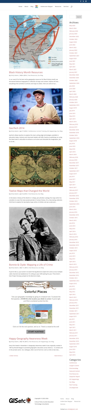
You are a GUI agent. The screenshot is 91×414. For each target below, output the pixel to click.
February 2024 (73, 31)
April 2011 (72, 327)
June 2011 (72, 322)
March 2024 (72, 28)
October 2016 (73, 201)
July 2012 (72, 286)
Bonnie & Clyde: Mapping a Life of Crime (31, 264)
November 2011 (74, 308)
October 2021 (73, 53)
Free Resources (32, 75)
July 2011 (72, 319)
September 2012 (74, 281)
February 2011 (73, 333)
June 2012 (72, 289)
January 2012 (73, 303)
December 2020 (74, 75)
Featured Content (74, 371)
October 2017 (73, 168)
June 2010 (72, 349)
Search (79, 17)
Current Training (41, 131)
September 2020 (74, 83)
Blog (32, 6)
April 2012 (72, 294)
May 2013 (72, 259)
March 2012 (72, 297)
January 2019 (73, 127)
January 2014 (73, 239)
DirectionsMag (73, 368)
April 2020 (72, 91)
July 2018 (72, 143)
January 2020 (73, 100)
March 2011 (72, 330)
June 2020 (72, 88)
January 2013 (73, 270)
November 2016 (74, 198)
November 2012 (74, 275)
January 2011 (73, 335)
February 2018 (73, 157)
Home (20, 6)
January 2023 (73, 34)
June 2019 (72, 113)
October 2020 (73, 80)
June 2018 (72, 146)
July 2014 (72, 223)
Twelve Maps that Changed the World (29, 190)
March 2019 (72, 121)
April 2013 (72, 261)
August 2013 (73, 250)
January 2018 (73, 160)
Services (66, 6)
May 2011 (72, 325)
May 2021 (72, 64)
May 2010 (72, 352)
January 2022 (73, 50)
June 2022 (72, 45)
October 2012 (73, 278)
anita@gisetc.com (72, 409)
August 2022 (73, 42)
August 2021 (73, 58)
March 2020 (72, 94)
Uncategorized (73, 387)
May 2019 (72, 116)
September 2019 (74, 105)
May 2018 (72, 149)
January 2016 (73, 212)
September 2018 (74, 138)
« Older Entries (13, 356)
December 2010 (74, 338)
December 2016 (74, 195)
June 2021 (72, 61)
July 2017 (72, 176)
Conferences (32, 131)
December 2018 (74, 130)
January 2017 (73, 193)
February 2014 (73, 237)
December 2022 (74, 36)
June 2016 (72, 207)
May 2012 (72, 292)
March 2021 (72, 69)
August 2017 (73, 174)
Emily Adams (14, 75)
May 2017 (72, 182)
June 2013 (72, 256)
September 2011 (74, 314)
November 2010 (74, 341)
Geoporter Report (74, 376)
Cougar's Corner (74, 365)
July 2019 (72, 110)
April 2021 (72, 67)
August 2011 (73, 316)
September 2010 (74, 344)
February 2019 (73, 124)
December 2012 (74, 272)
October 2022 (73, 39)
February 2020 (73, 97)
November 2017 (74, 165)
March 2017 (72, 187)
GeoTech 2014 (16, 128)
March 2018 (72, 154)
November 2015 (74, 215)
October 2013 (73, 248)
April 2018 (72, 152)
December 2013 (74, 242)
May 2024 (72, 25)
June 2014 (72, 226)
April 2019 (72, 119)
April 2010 (72, 355)
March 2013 (72, 264)
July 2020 (72, 86)
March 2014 (72, 234)
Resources (58, 6)
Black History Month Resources (26, 72)
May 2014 (72, 228)
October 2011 (73, 311)
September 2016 (74, 204)
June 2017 (72, 179)
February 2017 (73, 190)
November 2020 (74, 78)
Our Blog (40, 75)
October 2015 (73, 217)
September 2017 (74, 171)
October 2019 (73, 102)
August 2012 (73, 283)
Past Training (73, 385)
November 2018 (74, 132)
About (26, 6)
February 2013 (73, 267)
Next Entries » (58, 356)
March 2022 (72, 47)
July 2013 (72, 253)
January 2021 (73, 72)
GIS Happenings (52, 131)
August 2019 (73, 108)
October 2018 (73, 135)
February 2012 (73, 300)
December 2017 (74, 163)
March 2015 (72, 220)
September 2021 (74, 56)
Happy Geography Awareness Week (28, 338)
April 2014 (72, 231)
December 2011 (74, 305)
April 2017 (72, 185)
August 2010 (73, 346)
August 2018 (73, 141)
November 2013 (74, 245)
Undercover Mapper (47, 6)
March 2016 (72, 209)
